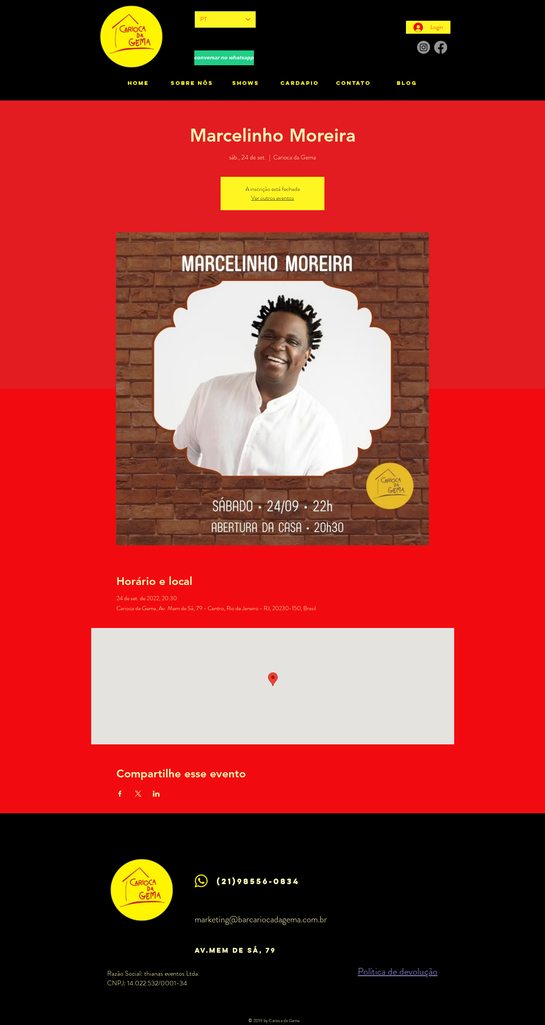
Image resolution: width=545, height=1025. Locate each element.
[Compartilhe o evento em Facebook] (119, 794)
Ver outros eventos (272, 198)
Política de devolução (397, 971)
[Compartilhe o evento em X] (138, 794)
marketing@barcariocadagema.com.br (261, 919)
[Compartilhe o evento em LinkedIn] (156, 794)
